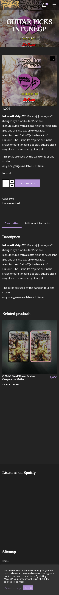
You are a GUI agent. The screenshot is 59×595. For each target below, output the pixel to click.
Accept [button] (28, 587)
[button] (52, 58)
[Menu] (53, 5)
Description (12, 223)
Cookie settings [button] (13, 588)
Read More (19, 581)
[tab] (12, 223)
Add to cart (28, 183)
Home (5, 560)
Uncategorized (30, 37)
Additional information (38, 223)
